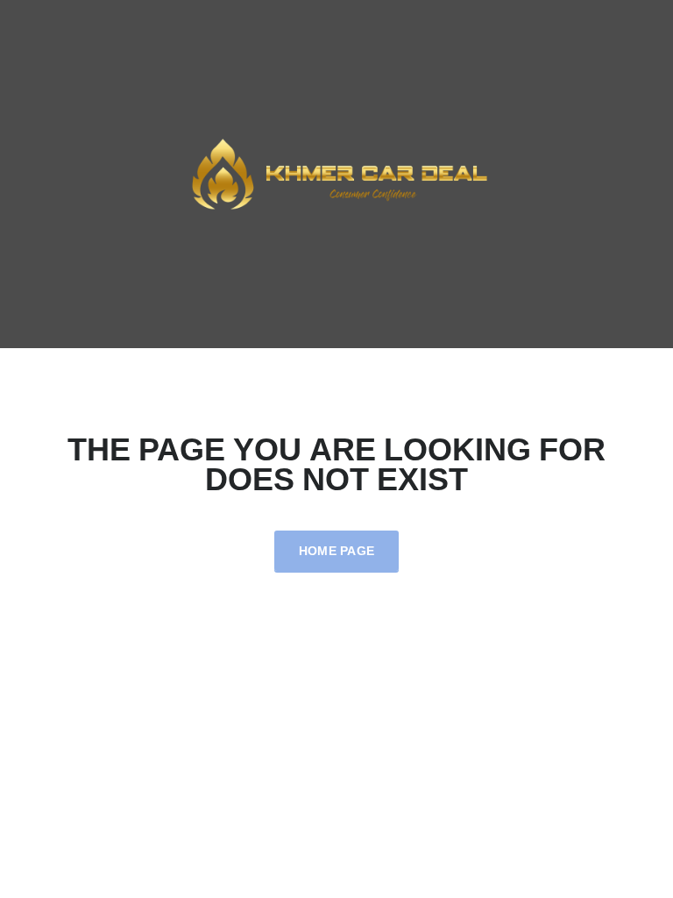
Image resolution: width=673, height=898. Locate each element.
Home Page (337, 551)
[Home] (336, 172)
